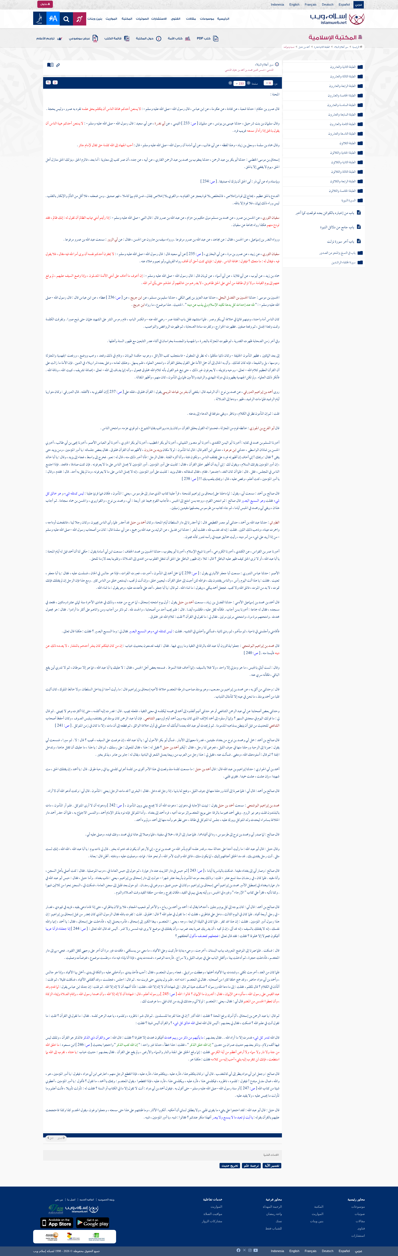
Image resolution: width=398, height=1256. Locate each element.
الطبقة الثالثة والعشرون (343, 76)
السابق (60, 1138)
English (294, 4)
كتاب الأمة (175, 38)
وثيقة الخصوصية (106, 1199)
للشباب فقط (273, 1228)
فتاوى (361, 1228)
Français (311, 4)
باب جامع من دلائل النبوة (337, 227)
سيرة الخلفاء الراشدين (343, 262)
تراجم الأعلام (45, 38)
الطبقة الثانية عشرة (322, 47)
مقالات (191, 19)
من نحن (59, 1199)
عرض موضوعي (79, 38)
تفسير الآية (272, 1165)
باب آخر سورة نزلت (340, 242)
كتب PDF (203, 38)
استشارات (358, 1235)
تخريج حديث (230, 1165)
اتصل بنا (71, 1199)
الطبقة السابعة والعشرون (342, 115)
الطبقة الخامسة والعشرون (342, 95)
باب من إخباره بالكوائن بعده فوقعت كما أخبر (324, 213)
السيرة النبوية (348, 200)
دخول (44, 4)
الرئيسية (223, 19)
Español (344, 4)
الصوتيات (142, 19)
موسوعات (207, 19)
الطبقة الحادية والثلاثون (343, 153)
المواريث (111, 19)
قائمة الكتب (112, 38)
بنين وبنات (94, 19)
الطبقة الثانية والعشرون (343, 67)
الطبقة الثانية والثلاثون (343, 162)
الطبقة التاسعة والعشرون (342, 134)
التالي (51, 1138)
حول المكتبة (144, 38)
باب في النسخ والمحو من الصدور (337, 253)
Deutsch (327, 4)
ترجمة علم (251, 1165)
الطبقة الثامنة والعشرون (343, 124)
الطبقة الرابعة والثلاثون (343, 181)
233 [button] (241, 83)
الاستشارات (158, 19)
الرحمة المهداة (272, 1206)
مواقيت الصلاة (213, 1214)
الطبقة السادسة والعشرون (341, 105)
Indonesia (277, 4)
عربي (358, 4)
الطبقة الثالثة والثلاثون (343, 172)
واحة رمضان (274, 1214)
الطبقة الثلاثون (348, 143)
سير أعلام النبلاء (341, 47)
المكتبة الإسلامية (333, 37)
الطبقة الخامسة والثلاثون (342, 191)
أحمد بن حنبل (304, 47)
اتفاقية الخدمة (87, 1199)
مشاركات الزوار (212, 1221)
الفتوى (175, 19)
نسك (279, 1221)
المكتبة (127, 19)
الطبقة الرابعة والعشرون (342, 86)
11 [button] (269, 83)
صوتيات (360, 1214)
